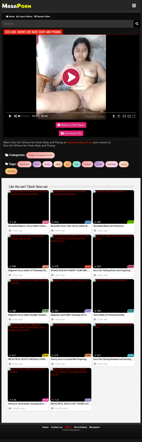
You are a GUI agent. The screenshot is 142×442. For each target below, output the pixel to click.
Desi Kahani (80, 427)
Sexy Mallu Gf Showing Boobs (109, 315)
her (77, 164)
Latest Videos (25, 16)
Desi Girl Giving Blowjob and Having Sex (113, 359)
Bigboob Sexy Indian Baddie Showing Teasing (28, 315)
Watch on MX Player (72, 125)
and (37, 164)
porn (123, 164)
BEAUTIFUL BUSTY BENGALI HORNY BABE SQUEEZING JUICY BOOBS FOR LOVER (28, 359)
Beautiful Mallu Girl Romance (108, 226)
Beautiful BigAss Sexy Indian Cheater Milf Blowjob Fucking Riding (28, 226)
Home (11, 16)
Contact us (56, 427)
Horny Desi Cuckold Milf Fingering (69, 359)
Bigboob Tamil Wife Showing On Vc (69, 315)
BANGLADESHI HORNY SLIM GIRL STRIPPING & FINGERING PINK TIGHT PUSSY (71, 270)
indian (87, 164)
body (47, 164)
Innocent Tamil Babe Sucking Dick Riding (28, 403)
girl (67, 164)
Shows (11, 171)
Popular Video (43, 16)
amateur (24, 164)
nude (99, 164)
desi (58, 164)
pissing (112, 164)
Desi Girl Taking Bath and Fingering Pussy (113, 270)
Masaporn (16, 5)
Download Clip (73, 133)
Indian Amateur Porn (79, 142)
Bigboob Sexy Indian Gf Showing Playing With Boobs (28, 270)
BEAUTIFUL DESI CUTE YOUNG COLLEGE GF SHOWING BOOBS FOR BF (71, 403)
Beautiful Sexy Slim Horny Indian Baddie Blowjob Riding (71, 226)
